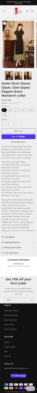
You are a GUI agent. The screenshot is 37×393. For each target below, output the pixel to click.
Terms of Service (10, 329)
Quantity (4, 119)
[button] (4, 11)
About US (7, 356)
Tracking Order (9, 347)
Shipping (4, 103)
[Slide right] (34, 76)
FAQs (6, 351)
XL (24, 110)
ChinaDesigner (15, 391)
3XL (5, 115)
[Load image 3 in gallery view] (28, 75)
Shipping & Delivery (11, 310)
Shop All (7, 342)
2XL (31, 110)
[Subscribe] (30, 300)
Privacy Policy (9, 325)
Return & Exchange (11, 315)
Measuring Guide (10, 320)
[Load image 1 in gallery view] (9, 75)
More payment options (18, 141)
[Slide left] (2, 76)
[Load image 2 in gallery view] (18, 75)
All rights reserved (25, 391)
